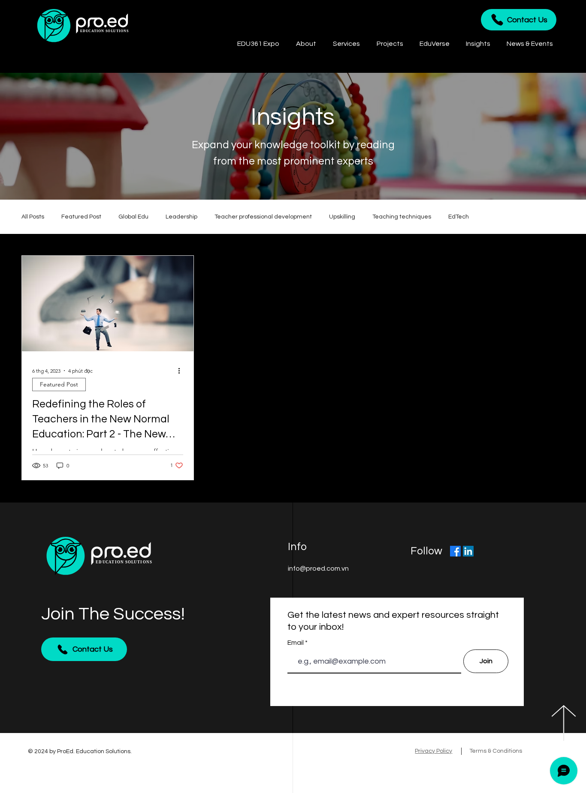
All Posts (32, 217)
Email (296, 642)
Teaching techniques (401, 217)
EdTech (458, 217)
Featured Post (81, 217)
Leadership (181, 217)
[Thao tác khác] (182, 370)
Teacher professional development (263, 217)
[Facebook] (455, 551)
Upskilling (342, 217)
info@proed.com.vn (318, 568)
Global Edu (133, 217)
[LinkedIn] (468, 551)
